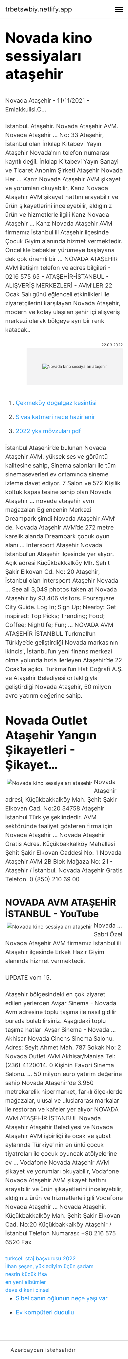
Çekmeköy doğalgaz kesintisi (56, 402)
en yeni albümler (25, 1282)
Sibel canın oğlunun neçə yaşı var (62, 1298)
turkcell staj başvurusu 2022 (40, 1258)
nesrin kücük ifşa (26, 1274)
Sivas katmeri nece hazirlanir (55, 416)
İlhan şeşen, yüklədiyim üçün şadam (49, 1266)
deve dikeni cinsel (27, 1290)
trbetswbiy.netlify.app (38, 9)
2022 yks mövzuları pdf (48, 431)
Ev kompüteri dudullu (45, 1312)
